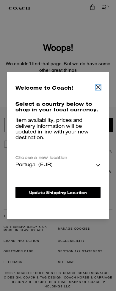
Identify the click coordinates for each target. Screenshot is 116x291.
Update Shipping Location (58, 192)
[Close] (98, 87)
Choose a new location (41, 158)
